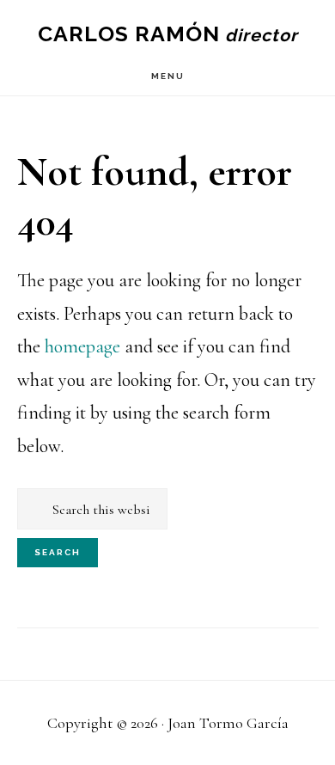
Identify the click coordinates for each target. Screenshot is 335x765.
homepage (82, 346)
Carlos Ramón (129, 33)
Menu (168, 76)
